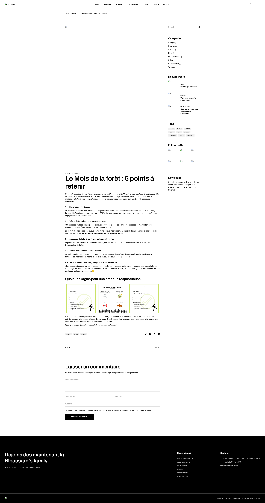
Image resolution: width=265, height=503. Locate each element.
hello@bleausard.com (229, 465)
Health (171, 132)
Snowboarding (174, 64)
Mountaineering (175, 57)
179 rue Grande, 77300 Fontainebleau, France (240, 458)
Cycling (187, 128)
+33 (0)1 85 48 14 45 (232, 462)
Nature (83, 334)
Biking (76, 334)
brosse (101, 325)
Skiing (170, 60)
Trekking (171, 67)
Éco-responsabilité (185, 458)
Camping (172, 42)
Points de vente (183, 462)
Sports (181, 135)
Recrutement (182, 473)
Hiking (171, 53)
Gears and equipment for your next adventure (189, 111)
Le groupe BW (182, 476)
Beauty (68, 334)
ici (128, 257)
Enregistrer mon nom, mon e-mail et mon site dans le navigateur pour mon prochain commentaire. (110, 410)
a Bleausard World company (251, 498)
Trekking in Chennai (188, 87)
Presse (180, 469)
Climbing (74, 13)
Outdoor (172, 135)
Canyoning (172, 46)
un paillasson (110, 325)
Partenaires (182, 465)
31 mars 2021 (78, 173)
